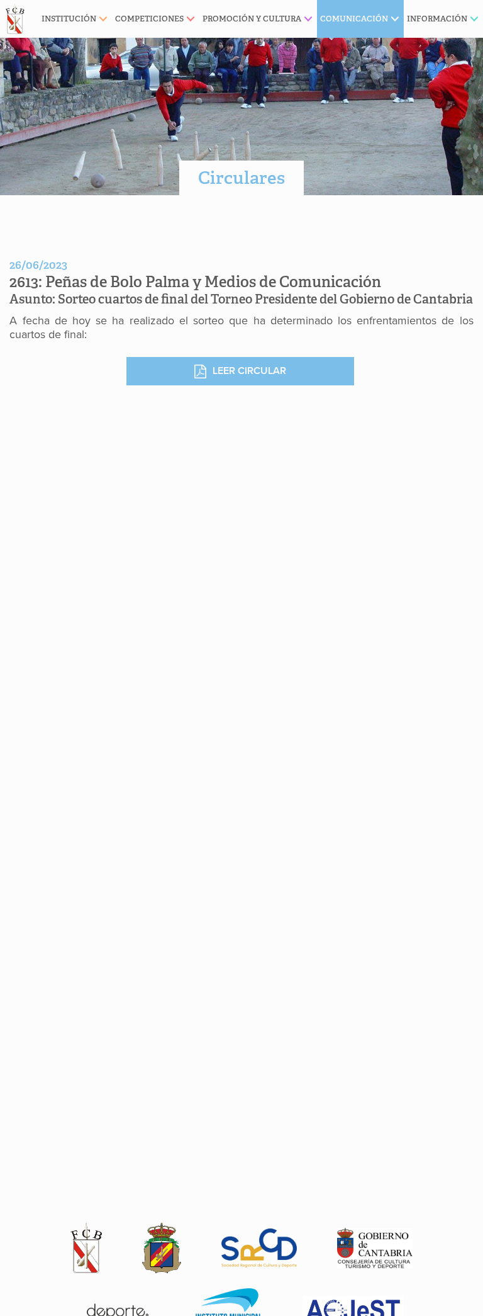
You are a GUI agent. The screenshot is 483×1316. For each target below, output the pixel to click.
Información (437, 18)
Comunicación (354, 18)
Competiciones (149, 18)
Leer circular (249, 371)
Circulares (241, 178)
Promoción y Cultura (252, 18)
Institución (69, 18)
